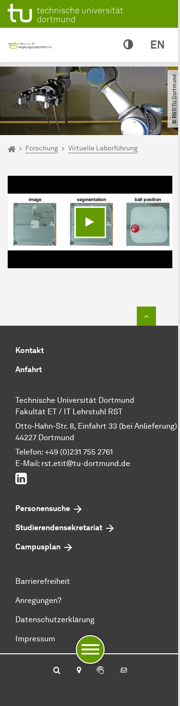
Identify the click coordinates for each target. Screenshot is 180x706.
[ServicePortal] (100, 671)
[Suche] (57, 671)
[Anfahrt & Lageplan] (78, 671)
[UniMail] (123, 671)
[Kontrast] (128, 45)
